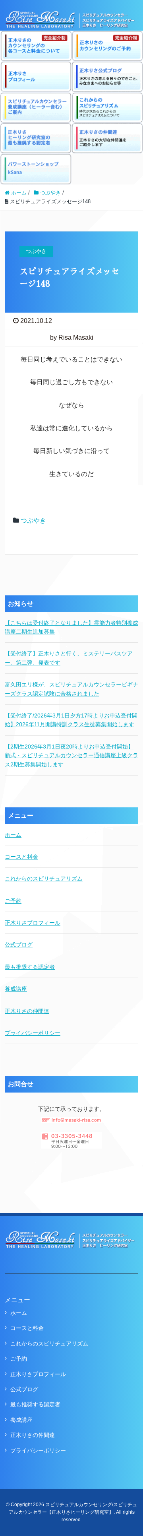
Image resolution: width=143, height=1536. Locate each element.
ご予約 (13, 901)
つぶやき (33, 520)
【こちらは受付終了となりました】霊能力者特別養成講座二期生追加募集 (71, 627)
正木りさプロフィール (32, 923)
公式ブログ (19, 944)
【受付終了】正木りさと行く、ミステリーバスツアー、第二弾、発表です (69, 657)
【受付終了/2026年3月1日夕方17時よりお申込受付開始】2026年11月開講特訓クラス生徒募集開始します (71, 719)
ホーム (13, 835)
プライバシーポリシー (32, 1033)
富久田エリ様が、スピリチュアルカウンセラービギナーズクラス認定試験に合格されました (71, 688)
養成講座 (16, 989)
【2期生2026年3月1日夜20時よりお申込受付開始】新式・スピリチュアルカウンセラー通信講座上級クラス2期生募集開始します (71, 755)
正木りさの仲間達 (27, 1011)
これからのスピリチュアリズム (44, 878)
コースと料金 (21, 857)
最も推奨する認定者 (30, 967)
